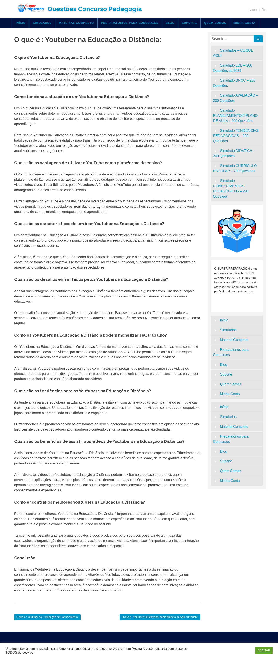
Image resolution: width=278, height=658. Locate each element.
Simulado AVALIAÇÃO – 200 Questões (235, 98)
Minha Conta (244, 23)
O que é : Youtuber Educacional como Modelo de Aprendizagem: (160, 617)
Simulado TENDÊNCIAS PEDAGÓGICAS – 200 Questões (236, 136)
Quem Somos (215, 23)
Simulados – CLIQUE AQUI (233, 52)
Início (21, 23)
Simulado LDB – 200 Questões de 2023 (232, 67)
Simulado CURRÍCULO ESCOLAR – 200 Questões (235, 168)
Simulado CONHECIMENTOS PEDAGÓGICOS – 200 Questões (231, 188)
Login (253, 9)
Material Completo (76, 23)
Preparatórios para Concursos (130, 23)
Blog (170, 23)
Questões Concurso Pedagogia (95, 9)
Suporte (189, 23)
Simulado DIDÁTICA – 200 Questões (234, 153)
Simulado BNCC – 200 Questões (234, 82)
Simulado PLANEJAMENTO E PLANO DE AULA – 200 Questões (235, 116)
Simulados (42, 23)
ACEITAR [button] (264, 650)
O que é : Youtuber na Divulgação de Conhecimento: (47, 617)
